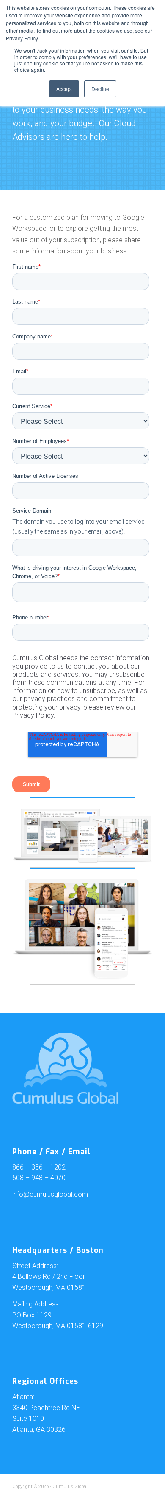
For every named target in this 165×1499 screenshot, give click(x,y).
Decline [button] (100, 88)
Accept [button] (64, 88)
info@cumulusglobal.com (50, 1194)
